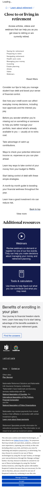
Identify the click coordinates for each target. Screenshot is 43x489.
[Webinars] (21, 74)
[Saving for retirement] (21, 51)
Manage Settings (22, 477)
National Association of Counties (15, 394)
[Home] (6, 7)
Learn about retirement (21, 7)
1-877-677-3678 (9, 358)
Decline (21, 485)
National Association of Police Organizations (19, 405)
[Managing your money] (21, 61)
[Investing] (21, 64)
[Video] (21, 71)
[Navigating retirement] (21, 56)
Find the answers (12, 335)
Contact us (15, 368)
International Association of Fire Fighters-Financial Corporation (18, 398)
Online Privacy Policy (21, 440)
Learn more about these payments (16, 419)
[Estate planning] (21, 66)
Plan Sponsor (8, 377)
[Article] (21, 69)
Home (5, 368)
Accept (21, 481)
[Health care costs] (21, 59)
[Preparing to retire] (21, 53)
